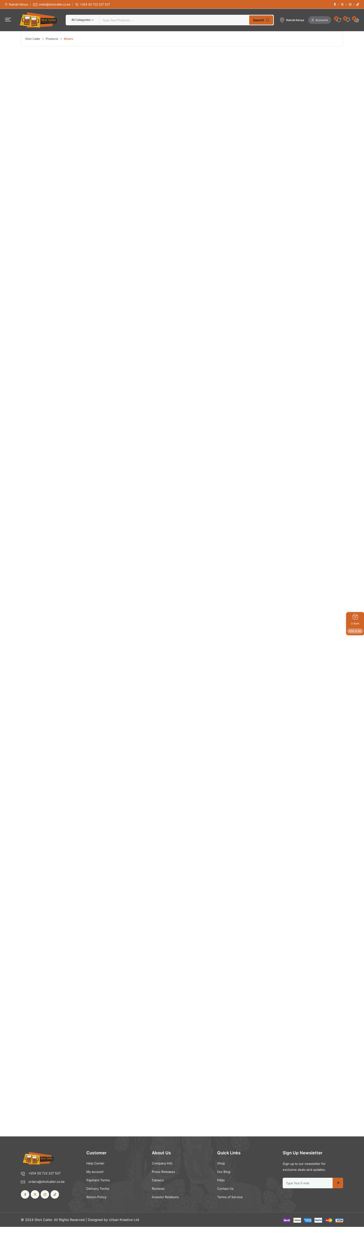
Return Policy (96, 1197)
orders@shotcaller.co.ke (46, 1182)
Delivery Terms (97, 1189)
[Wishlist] (105, 196)
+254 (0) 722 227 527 (95, 4)
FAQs (221, 1180)
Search (258, 20)
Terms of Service (230, 1197)
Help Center (95, 1163)
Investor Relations (165, 1197)
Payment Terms (98, 1180)
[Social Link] (335, 4)
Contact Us (225, 1189)
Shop (221, 1163)
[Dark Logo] (38, 20)
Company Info (162, 1163)
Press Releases (163, 1172)
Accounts (322, 20)
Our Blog (223, 1172)
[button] (8, 20)
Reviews (158, 1189)
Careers (158, 1180)
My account (94, 1172)
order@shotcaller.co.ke (54, 4)
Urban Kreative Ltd (124, 1220)
